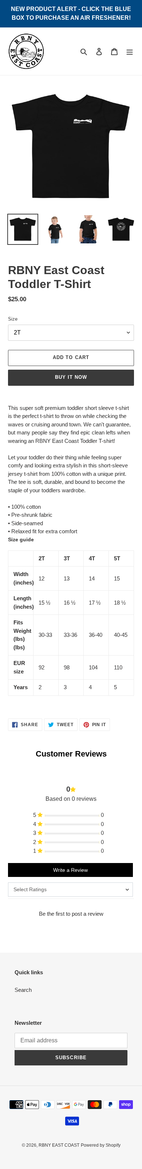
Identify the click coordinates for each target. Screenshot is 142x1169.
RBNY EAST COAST (59, 1145)
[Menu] (129, 51)
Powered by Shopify (101, 1145)
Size (12, 319)
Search (23, 990)
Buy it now (71, 377)
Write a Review (70, 870)
